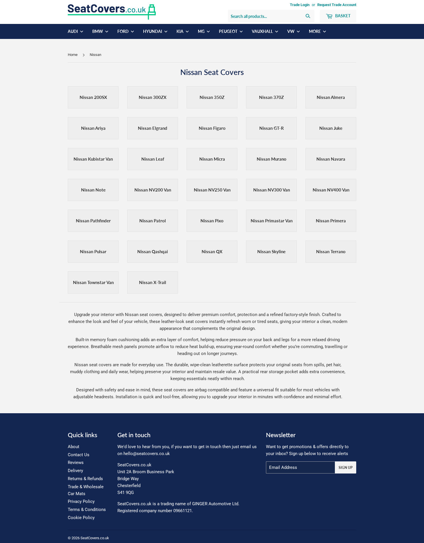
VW (291, 31)
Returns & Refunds (85, 478)
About (73, 446)
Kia (180, 31)
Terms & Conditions (87, 509)
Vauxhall (263, 31)
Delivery (75, 470)
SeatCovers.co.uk (94, 538)
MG (201, 31)
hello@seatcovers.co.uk (146, 453)
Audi (73, 31)
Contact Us (78, 454)
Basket (342, 15)
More (315, 31)
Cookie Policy (81, 517)
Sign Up (345, 467)
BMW (98, 31)
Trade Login (299, 5)
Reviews (76, 462)
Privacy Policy (81, 501)
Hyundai (153, 31)
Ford (123, 31)
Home (73, 54)
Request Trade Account (336, 5)
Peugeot (228, 31)
